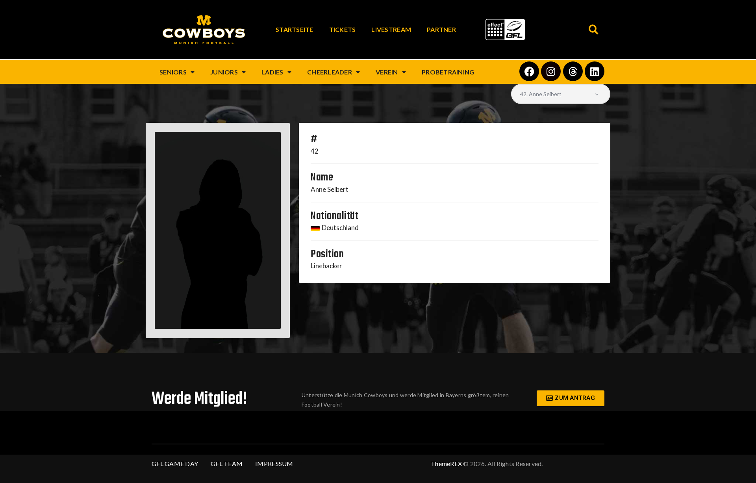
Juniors (224, 72)
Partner (441, 29)
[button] (593, 29)
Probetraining (448, 72)
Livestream (391, 29)
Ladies (272, 72)
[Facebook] (529, 71)
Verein (387, 72)
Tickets (342, 29)
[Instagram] (551, 71)
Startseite (294, 29)
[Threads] (573, 71)
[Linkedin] (594, 71)
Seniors (173, 72)
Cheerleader (329, 72)
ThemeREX (446, 463)
